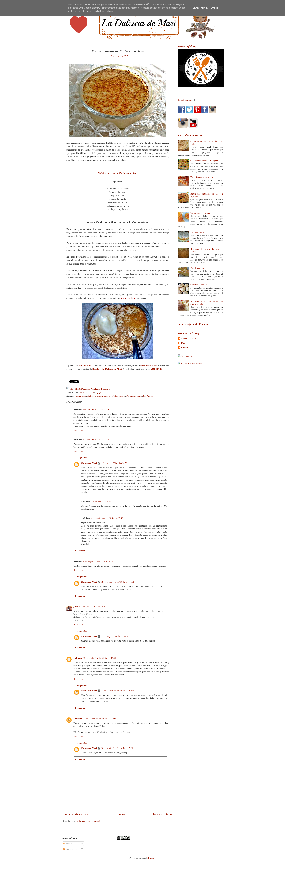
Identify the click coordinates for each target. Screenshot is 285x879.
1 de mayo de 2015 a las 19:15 (92, 606)
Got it (214, 7)
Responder (78, 430)
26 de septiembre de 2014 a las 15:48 (106, 518)
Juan (75, 606)
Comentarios (71, 848)
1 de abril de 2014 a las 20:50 (96, 439)
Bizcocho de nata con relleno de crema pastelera (206, 302)
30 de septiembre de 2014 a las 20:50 (117, 581)
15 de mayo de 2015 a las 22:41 (115, 636)
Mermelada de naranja (200, 212)
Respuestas (82, 457)
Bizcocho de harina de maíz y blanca (206, 250)
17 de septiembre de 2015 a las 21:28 (99, 718)
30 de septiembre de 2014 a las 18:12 (99, 561)
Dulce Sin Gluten (95, 395)
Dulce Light (81, 395)
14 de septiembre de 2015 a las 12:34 (117, 690)
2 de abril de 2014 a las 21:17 (103, 501)
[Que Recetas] (185, 355)
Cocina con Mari (89, 463)
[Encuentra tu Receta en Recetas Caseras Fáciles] (190, 363)
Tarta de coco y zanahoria (201, 177)
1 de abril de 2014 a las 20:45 (96, 409)
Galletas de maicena (199, 284)
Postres (122, 395)
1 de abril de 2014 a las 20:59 (114, 463)
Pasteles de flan (197, 267)
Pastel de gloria (197, 232)
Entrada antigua (162, 814)
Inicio (121, 814)
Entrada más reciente (76, 814)
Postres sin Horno (134, 395)
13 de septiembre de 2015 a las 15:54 (99, 657)
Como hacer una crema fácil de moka (206, 142)
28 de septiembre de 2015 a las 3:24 (117, 748)
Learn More (200, 7)
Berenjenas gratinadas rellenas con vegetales (206, 195)
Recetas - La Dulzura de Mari (107, 368)
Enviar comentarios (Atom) (88, 820)
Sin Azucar (148, 395)
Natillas (114, 395)
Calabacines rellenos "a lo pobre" (205, 160)
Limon (107, 395)
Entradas (69, 843)
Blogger (151, 858)
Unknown (77, 658)
